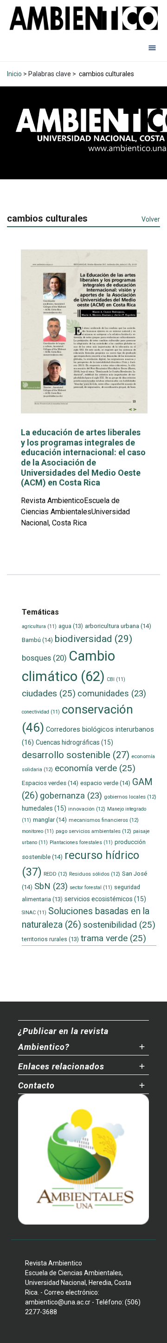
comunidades (111, 693)
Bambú (37, 639)
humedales (44, 808)
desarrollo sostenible (75, 754)
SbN (51, 886)
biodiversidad (93, 638)
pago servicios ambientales (93, 831)
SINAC (34, 913)
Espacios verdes (50, 783)
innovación (86, 809)
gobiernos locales (130, 796)
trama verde (113, 938)
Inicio (14, 74)
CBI (116, 679)
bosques (44, 657)
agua (70, 625)
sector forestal (91, 887)
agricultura (39, 626)
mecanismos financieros (104, 820)
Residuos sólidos (94, 874)
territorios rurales (50, 939)
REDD (55, 874)
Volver (150, 219)
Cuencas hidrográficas (74, 742)
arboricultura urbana (118, 625)
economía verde (95, 768)
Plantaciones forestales (81, 842)
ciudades (49, 693)
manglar (50, 819)
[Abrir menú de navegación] (152, 47)
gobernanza (71, 796)
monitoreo (38, 831)
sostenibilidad (119, 924)
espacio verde (105, 783)
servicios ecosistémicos (105, 899)
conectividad (41, 712)
